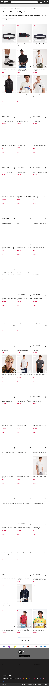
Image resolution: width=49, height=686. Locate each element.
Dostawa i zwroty (5, 668)
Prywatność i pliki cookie (32, 684)
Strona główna (4, 8)
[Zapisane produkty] (44, 2)
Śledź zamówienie (5, 666)
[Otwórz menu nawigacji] (2, 2)
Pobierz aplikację (37, 664)
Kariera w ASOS (21, 666)
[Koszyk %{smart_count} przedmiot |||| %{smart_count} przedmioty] (47, 2)
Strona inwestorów (21, 671)
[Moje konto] (41, 2)
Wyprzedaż (17, 8)
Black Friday (36, 668)
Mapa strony (4, 671)
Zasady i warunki (39, 684)
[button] (20, 678)
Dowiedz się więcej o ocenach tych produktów (24, 22)
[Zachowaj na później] (14, 40)
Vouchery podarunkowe (38, 666)
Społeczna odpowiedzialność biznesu (23, 668)
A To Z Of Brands (25, 8)
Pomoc (3, 664)
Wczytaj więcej (24, 640)
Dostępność (45, 684)
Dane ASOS (24, 684)
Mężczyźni (11, 8)
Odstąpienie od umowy (6, 669)
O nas (19, 664)
